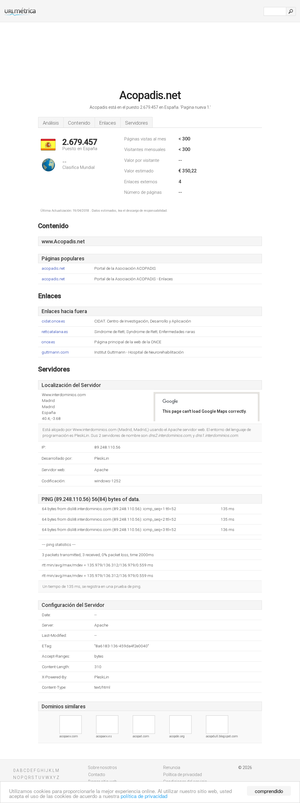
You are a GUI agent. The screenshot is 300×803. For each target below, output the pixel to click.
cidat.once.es (53, 321)
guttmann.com (55, 352)
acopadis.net (53, 268)
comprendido (269, 790)
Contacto (96, 774)
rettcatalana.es (55, 332)
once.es (48, 342)
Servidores (136, 123)
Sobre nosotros (102, 767)
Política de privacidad (182, 774)
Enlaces (107, 123)
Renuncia (171, 767)
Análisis (51, 123)
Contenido (79, 123)
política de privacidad (144, 795)
